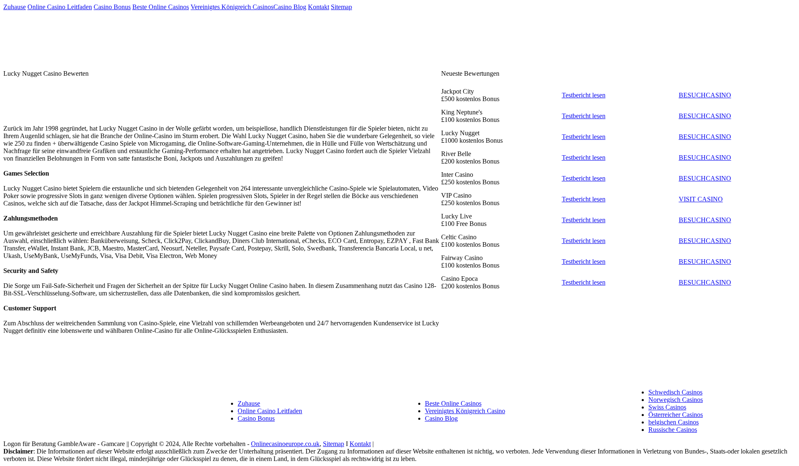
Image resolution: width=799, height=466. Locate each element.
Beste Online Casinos (160, 6)
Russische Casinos (672, 429)
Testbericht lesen (583, 95)
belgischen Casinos (673, 422)
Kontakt (318, 6)
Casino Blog (289, 6)
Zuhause (14, 6)
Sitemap (341, 6)
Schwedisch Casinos (675, 392)
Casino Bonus (112, 6)
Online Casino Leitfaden (59, 6)
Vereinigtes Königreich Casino (465, 410)
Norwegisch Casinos (675, 399)
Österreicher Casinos (675, 414)
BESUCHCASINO (705, 95)
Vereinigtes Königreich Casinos (232, 6)
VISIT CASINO (701, 199)
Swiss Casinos (667, 407)
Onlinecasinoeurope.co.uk (285, 443)
